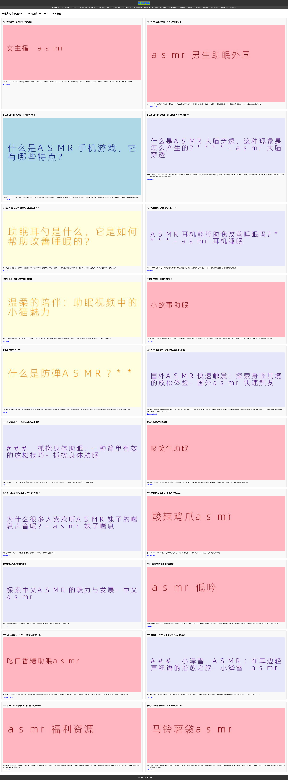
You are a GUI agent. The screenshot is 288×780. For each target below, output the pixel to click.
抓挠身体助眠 (6, 485)
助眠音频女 (75, 7)
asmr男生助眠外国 (152, 106)
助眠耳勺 (5, 270)
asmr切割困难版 (173, 7)
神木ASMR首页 (56, 7)
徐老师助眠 (92, 7)
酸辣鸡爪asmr (150, 555)
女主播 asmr (6, 84)
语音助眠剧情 (83, 7)
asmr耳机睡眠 (150, 270)
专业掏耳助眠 (65, 7)
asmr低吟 (149, 626)
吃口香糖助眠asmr (8, 697)
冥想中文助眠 (101, 7)
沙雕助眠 (190, 7)
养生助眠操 (155, 7)
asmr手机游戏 (6, 200)
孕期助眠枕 (147, 7)
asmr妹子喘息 (6, 555)
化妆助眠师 (206, 7)
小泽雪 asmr (150, 697)
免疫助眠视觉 (214, 7)
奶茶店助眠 (198, 7)
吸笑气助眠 (150, 485)
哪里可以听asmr (128, 7)
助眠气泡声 (163, 7)
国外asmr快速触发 (152, 414)
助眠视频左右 (224, 7)
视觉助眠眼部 (138, 7)
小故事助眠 (150, 341)
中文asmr (5, 626)
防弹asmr (5, 412)
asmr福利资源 (6, 769)
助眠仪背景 (118, 7)
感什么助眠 (182, 7)
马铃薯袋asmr (150, 769)
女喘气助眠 (110, 7)
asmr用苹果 (233, 7)
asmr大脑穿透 (150, 179)
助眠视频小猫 (6, 341)
